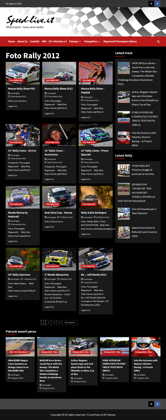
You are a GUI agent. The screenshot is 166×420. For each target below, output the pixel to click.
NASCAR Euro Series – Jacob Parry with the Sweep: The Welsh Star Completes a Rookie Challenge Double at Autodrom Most (51, 371)
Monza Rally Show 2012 (59, 89)
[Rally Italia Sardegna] (96, 197)
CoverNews (93, 414)
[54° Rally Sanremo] (23, 259)
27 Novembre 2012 (54, 96)
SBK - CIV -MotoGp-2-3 (19, 352)
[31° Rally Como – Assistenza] (59, 135)
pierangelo (15, 93)
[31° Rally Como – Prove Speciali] (96, 135)
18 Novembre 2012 (18, 158)
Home (11, 41)
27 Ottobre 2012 (66, 217)
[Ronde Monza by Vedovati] (23, 197)
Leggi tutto (13, 106)
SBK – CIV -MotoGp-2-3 (54, 41)
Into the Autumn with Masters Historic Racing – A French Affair (146, 365)
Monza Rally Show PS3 (21, 89)
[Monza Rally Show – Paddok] (96, 73)
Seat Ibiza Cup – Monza (58, 213)
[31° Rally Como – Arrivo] (23, 135)
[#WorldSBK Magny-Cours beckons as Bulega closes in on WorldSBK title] (20, 346)
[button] (158, 41)
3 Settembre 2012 (91, 282)
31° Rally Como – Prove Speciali (94, 153)
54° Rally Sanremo (19, 275)
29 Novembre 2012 (18, 96)
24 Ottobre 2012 (102, 217)
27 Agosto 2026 (111, 378)
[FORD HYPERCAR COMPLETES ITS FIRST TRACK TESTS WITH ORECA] (114, 346)
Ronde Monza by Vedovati (18, 215)
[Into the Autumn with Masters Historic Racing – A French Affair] (145, 346)
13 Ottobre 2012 (29, 279)
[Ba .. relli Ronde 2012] (96, 259)
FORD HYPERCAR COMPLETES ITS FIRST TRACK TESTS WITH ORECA (114, 365)
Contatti (34, 41)
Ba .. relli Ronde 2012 (93, 275)
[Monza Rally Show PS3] (23, 73)
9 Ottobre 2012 (66, 279)
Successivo (70, 322)
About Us (22, 41)
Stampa (73, 41)
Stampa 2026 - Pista (49, 352)
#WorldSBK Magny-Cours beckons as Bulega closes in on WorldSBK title (18, 365)
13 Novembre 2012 (18, 224)
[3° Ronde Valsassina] (59, 259)
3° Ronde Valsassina (57, 275)
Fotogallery (90, 41)
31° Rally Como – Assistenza (54, 153)
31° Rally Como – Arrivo (22, 151)
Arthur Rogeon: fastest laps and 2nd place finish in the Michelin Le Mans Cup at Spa (82, 367)
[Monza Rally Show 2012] (59, 73)
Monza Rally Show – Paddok (93, 91)
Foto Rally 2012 (16, 80)
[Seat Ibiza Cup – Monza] (59, 197)
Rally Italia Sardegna (93, 213)
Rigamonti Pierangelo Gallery (120, 41)
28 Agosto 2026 (17, 378)
